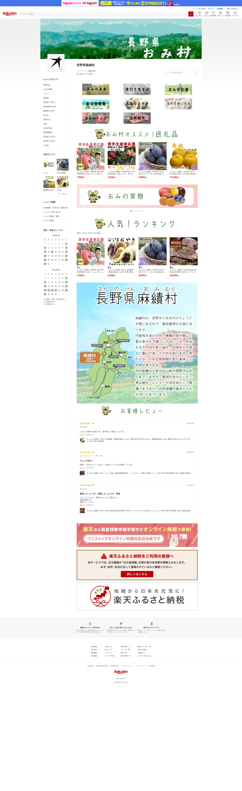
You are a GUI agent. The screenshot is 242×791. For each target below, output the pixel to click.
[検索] (190, 14)
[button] (233, 8)
